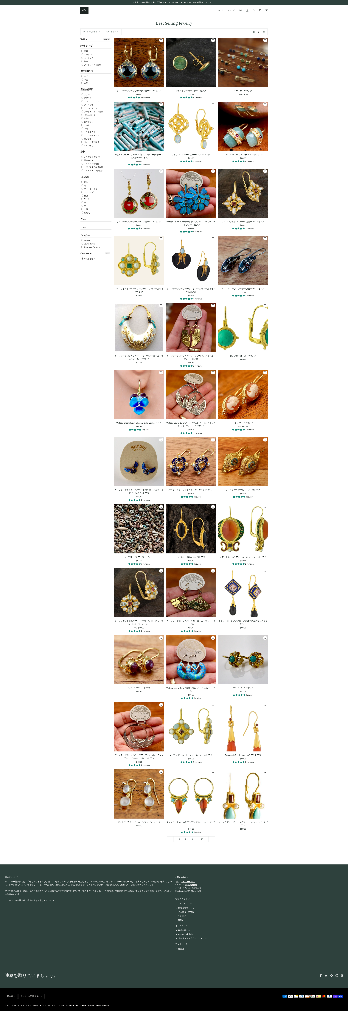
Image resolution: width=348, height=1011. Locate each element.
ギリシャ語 (89, 146)
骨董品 (181, 949)
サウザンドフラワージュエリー (192, 938)
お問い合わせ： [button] (182, 877)
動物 (86, 182)
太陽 (86, 209)
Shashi (87, 240)
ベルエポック (89, 115)
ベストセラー (89, 259)
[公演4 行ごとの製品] (264, 32)
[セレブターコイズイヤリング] (243, 327)
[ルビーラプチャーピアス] (139, 660)
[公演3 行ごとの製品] (259, 32)
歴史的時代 (86, 71)
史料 (82, 151)
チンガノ (182, 916)
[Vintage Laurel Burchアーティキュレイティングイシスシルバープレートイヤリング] (191, 394)
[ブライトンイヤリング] (243, 660)
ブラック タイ (90, 189)
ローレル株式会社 (186, 934)
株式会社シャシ (185, 930)
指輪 (86, 61)
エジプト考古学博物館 (93, 167)
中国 (86, 129)
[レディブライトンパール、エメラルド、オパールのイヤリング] (139, 260)
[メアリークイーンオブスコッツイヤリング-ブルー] (191, 461)
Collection (86, 253)
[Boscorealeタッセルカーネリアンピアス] (243, 726)
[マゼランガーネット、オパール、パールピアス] (191, 726)
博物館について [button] (11, 877)
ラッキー (88, 199)
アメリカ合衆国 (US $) (30, 996)
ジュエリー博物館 (186, 912)
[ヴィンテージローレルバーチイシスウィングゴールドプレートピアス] (191, 327)
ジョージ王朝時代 (91, 142)
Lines (83, 227)
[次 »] (212, 839)
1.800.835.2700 (188, 881)
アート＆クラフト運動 (93, 112)
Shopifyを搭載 (103, 1005)
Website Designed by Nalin (80, 1005)
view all (106, 39)
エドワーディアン (91, 135)
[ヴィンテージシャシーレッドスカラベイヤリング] (139, 193)
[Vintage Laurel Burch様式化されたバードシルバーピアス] (191, 660)
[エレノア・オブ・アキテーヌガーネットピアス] (243, 260)
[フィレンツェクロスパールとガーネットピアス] (243, 193)
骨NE (180, 920)
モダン (87, 76)
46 (202, 839)
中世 (86, 80)
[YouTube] (342, 975)
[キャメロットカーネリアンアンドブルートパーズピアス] (191, 794)
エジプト (88, 139)
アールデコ (89, 105)
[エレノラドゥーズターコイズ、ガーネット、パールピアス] (243, 794)
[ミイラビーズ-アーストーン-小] (139, 528)
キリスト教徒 (89, 132)
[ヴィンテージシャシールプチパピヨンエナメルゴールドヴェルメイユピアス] (139, 461)
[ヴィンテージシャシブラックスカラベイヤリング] (139, 62)
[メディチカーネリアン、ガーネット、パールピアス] (243, 528)
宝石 (86, 51)
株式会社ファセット (187, 908)
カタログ (46, 1005)
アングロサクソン (91, 101)
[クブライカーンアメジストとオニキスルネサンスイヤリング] (243, 592)
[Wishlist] (260, 10)
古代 (86, 83)
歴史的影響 (86, 89)
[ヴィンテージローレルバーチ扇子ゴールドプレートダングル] (191, 592)
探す (53, 1005)
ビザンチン (89, 122)
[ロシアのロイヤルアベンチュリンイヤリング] (243, 126)
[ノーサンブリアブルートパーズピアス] (243, 461)
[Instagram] (336, 975)
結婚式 (87, 213)
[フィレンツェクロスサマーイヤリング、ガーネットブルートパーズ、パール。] (139, 592)
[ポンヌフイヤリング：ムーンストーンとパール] (139, 794)
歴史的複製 (89, 160)
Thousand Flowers (92, 247)
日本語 (10, 996)
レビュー (60, 1005)
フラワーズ (89, 192)
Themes (84, 176)
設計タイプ (86, 46)
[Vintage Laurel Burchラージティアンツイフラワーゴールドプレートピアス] (191, 193)
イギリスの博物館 (91, 164)
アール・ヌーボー (91, 108)
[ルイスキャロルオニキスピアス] (191, 528)
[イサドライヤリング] (243, 62)
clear (107, 253)
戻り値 (29, 1005)
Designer (85, 235)
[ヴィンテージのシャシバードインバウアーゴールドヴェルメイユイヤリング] (139, 327)
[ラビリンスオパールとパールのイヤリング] (191, 126)
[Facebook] (321, 975)
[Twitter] (326, 975)
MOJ (9, 1005)
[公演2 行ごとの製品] (254, 32)
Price (83, 219)
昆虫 (86, 196)
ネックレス (89, 58)
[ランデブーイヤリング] (243, 394)
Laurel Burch (89, 244)
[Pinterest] (331, 975)
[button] (134, 97)
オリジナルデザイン (92, 157)
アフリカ (88, 98)
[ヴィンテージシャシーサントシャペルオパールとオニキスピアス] (191, 260)
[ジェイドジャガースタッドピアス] (191, 62)
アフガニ (88, 94)
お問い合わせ (191, 884)
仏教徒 (87, 118)
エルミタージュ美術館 (93, 170)
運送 (23, 1005)
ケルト (87, 125)
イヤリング (89, 55)
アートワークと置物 (92, 65)
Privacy (37, 1005)
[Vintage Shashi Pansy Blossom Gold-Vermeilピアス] (139, 394)
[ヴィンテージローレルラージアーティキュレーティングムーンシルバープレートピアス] (139, 726)
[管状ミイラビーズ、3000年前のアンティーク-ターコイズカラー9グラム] (139, 126)
